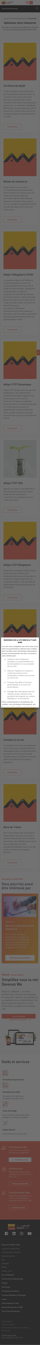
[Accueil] (11, 2)
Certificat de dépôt (14, 85)
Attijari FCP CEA (13, 483)
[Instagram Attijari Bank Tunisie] (22, 1233)
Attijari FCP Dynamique (17, 384)
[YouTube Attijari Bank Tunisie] (30, 1233)
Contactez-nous (18, 1207)
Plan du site (6, 1331)
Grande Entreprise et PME (12, 1307)
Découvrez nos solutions (20, 958)
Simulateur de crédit (11, 1092)
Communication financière (11, 1252)
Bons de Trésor (12, 827)
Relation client (7, 1271)
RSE (3, 1260)
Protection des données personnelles (15, 1328)
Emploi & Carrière (8, 1256)
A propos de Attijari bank (11, 1249)
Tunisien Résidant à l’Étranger (14, 1295)
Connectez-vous (21, 1160)
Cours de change (10, 1110)
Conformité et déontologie (12, 1279)
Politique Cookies (8, 1324)
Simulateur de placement (13, 1079)
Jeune (4, 1299)
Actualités (5, 1263)
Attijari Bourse (9, 1129)
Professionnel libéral (10, 1291)
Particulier (6, 1287)
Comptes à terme (13, 739)
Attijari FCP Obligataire (17, 564)
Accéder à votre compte (18, 1020)
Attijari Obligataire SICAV (18, 274)
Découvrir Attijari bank (11, 1245)
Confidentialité (7, 1321)
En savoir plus (13, 127)
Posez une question (20, 1183)
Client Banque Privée (10, 1303)
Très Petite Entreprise (11, 1311)
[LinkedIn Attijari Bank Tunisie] (14, 1233)
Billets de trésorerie (15, 181)
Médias (4, 1267)
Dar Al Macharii (8, 1275)
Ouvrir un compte (19, 1016)
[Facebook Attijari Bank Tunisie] (7, 1233)
